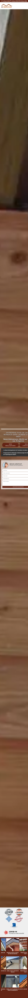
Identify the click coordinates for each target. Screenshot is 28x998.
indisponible (5, 1)
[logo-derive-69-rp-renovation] (7, 5)
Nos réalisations (10, 444)
